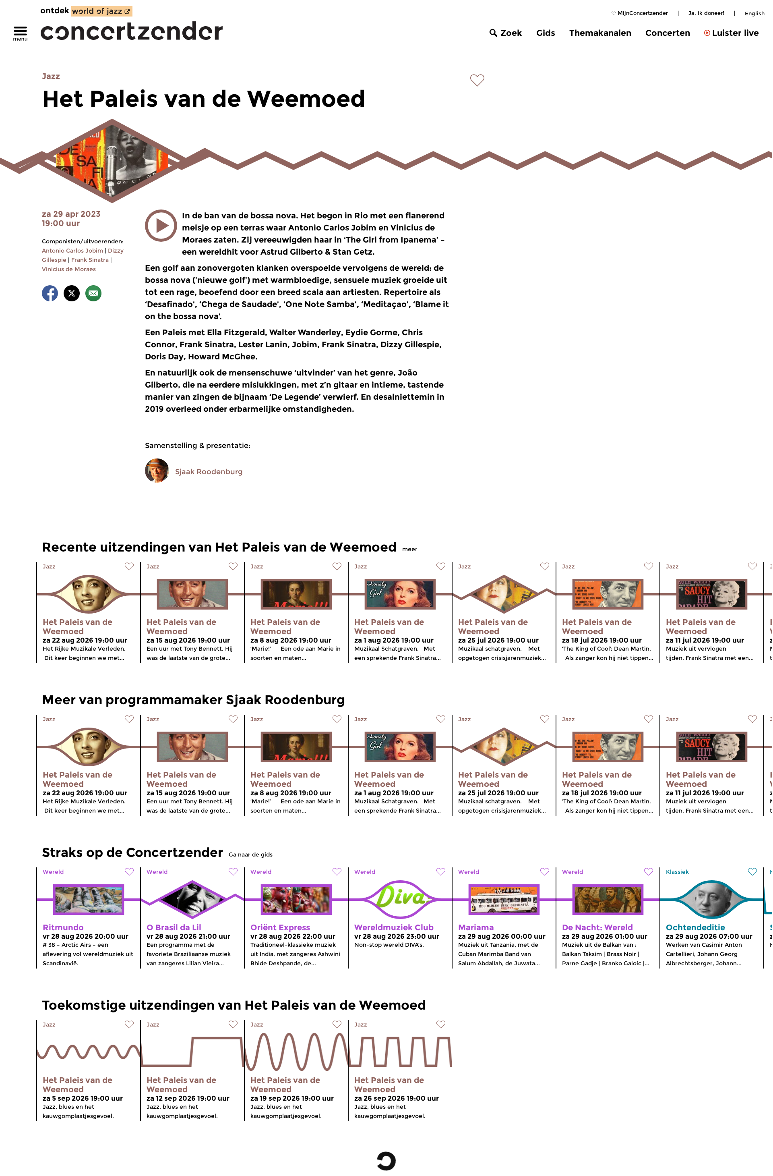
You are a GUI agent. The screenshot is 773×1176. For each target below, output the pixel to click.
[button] (161, 225)
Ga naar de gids (251, 854)
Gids (545, 32)
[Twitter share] (72, 294)
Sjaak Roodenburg (209, 471)
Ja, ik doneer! (706, 13)
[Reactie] (93, 294)
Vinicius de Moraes (69, 269)
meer (410, 549)
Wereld (53, 871)
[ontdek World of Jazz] (101, 11)
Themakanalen (600, 32)
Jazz (51, 76)
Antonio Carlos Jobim (72, 250)
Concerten (667, 32)
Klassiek (677, 871)
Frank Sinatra (90, 259)
